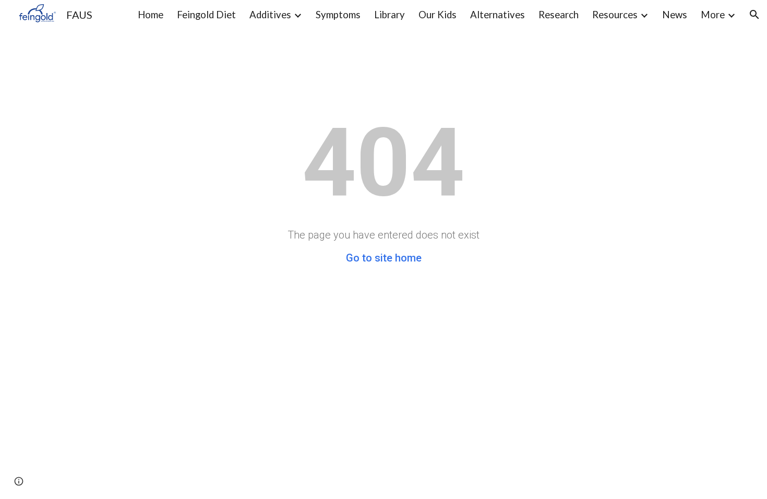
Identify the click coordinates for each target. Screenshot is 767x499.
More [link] (713, 14)
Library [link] (389, 14)
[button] (754, 14)
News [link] (674, 14)
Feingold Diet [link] (206, 14)
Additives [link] (270, 14)
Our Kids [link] (437, 14)
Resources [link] (615, 14)
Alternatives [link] (497, 14)
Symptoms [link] (338, 14)
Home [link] (150, 14)
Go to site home (384, 258)
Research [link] (558, 14)
